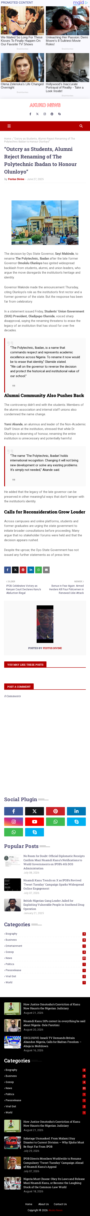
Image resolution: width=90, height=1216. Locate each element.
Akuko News (55, 1210)
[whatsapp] (55, 822)
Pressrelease (45, 970)
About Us (43, 1204)
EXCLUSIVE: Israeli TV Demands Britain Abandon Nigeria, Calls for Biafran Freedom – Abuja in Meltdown (52, 1042)
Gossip (45, 952)
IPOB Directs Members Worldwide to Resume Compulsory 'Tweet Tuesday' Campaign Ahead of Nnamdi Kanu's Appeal (53, 1163)
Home (7, 138)
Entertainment (45, 945)
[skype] (59, 114)
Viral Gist (45, 976)
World (45, 982)
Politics (45, 964)
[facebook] (30, 114)
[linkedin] (76, 811)
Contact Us (60, 1204)
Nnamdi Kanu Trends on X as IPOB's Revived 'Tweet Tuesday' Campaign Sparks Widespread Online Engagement (53, 884)
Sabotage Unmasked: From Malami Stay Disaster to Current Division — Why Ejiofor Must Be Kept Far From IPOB (53, 1142)
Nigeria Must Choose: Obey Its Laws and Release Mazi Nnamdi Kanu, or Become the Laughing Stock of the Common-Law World (54, 1183)
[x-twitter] (37, 114)
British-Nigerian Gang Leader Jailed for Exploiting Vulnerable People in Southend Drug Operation (53, 905)
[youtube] (34, 822)
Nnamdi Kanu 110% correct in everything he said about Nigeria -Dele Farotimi (54, 1023)
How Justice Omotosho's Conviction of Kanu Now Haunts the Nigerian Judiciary (51, 1006)
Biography (45, 933)
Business (45, 939)
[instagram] (44, 114)
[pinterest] (52, 114)
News (45, 958)
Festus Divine (16, 179)
